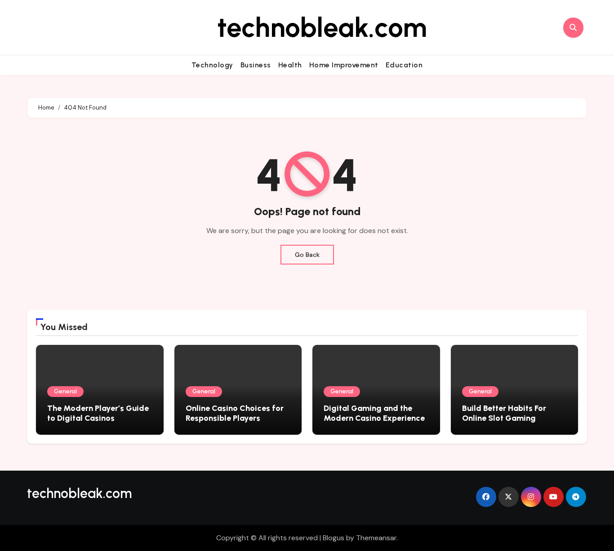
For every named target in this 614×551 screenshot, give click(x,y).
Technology (212, 65)
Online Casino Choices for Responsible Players (235, 413)
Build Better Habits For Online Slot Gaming (504, 413)
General (65, 391)
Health (290, 65)
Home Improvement (343, 65)
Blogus (333, 537)
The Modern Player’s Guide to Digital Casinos (98, 413)
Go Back (307, 255)
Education (404, 65)
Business (255, 65)
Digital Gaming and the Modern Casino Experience (374, 413)
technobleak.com (322, 27)
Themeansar (376, 537)
